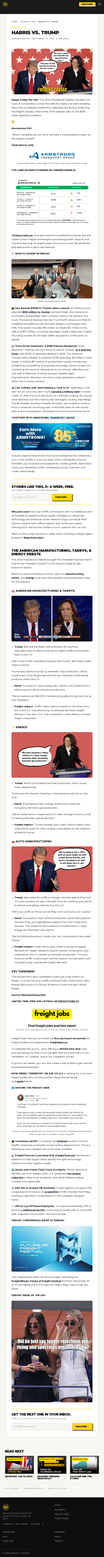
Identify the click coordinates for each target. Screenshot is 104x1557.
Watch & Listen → (58, 1488)
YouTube (35, 1524)
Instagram (21, 1524)
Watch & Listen (62, 1514)
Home (15, 22)
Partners (59, 1541)
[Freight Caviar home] (5, 4)
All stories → (13, 1488)
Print (5, 1536)
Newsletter (28, 22)
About (58, 1536)
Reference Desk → (34, 1488)
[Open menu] (99, 4)
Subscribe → (62, 497)
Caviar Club (8, 1541)
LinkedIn (8, 1524)
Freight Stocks (62, 1518)
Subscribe (87, 4)
